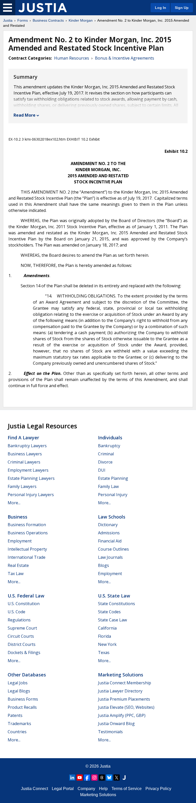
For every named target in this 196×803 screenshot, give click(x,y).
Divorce (105, 462)
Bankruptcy (109, 445)
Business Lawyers (25, 454)
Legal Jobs (18, 683)
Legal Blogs (19, 691)
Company (86, 788)
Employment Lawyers (28, 470)
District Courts (21, 644)
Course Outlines (113, 549)
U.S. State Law (114, 596)
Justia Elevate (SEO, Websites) (126, 707)
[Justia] (42, 7)
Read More (24, 115)
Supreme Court (22, 628)
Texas (103, 652)
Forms (22, 20)
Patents (15, 715)
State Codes (109, 612)
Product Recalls (22, 707)
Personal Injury (112, 494)
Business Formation (27, 524)
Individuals (110, 437)
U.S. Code (16, 612)
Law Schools (111, 517)
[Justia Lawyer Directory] (124, 777)
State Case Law (112, 620)
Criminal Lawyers (24, 462)
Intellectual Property (27, 549)
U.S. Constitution (24, 603)
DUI (101, 470)
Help (103, 788)
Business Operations (28, 533)
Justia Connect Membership (124, 683)
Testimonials (110, 731)
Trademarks (19, 723)
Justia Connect (34, 788)
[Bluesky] (109, 777)
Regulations (19, 620)
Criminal (106, 454)
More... (14, 503)
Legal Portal (63, 788)
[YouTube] (80, 777)
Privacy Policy (158, 788)
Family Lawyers (22, 486)
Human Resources (71, 58)
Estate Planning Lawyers (31, 478)
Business (17, 517)
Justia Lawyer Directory (120, 691)
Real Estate (18, 565)
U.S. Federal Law (26, 596)
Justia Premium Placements (124, 699)
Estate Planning (113, 478)
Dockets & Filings (24, 652)
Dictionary (108, 524)
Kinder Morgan (81, 20)
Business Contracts (48, 20)
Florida (104, 636)
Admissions (109, 533)
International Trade (26, 557)
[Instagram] (94, 777)
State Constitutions (116, 603)
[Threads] (102, 777)
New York (107, 644)
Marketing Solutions (120, 675)
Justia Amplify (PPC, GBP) (121, 715)
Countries (17, 731)
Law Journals (110, 557)
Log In (160, 8)
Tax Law (15, 573)
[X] (117, 777)
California (107, 628)
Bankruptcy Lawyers (27, 445)
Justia (8, 20)
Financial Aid (109, 541)
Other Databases (27, 675)
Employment (20, 541)
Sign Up (182, 8)
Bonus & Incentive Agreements (124, 58)
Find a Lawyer (23, 437)
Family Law (108, 486)
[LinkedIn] (72, 777)
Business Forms (23, 699)
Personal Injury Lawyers (31, 494)
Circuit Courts (21, 636)
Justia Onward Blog (116, 723)
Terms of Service (127, 788)
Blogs (103, 565)
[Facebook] (87, 777)
